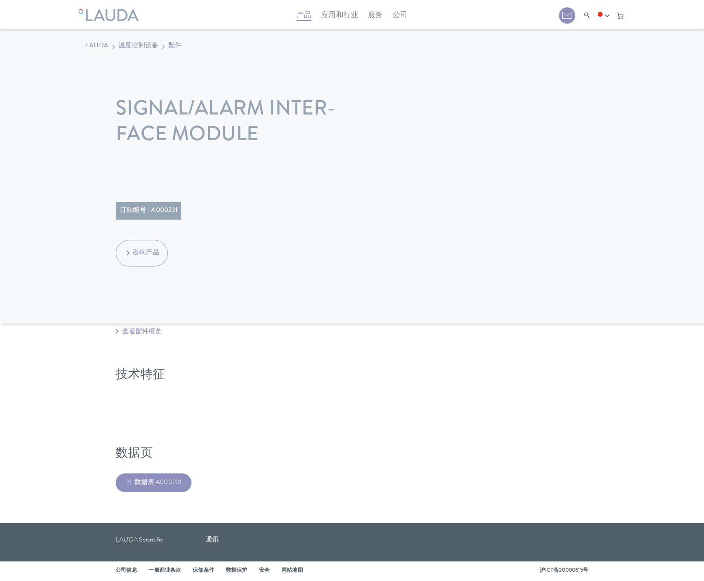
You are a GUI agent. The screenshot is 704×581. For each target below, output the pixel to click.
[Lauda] (110, 10)
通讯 (212, 540)
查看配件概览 (141, 332)
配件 (174, 46)
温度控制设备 (138, 46)
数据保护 (237, 570)
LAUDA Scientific (139, 540)
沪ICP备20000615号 (564, 570)
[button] (604, 16)
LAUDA (97, 46)
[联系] (567, 15)
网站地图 (292, 570)
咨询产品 (145, 253)
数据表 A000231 (157, 483)
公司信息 (126, 570)
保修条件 (203, 570)
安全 (264, 570)
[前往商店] (620, 16)
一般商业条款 (165, 570)
